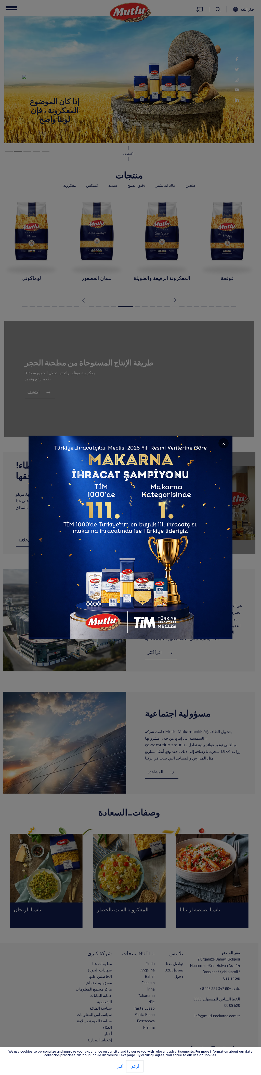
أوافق (134, 1066)
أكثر (120, 1066)
